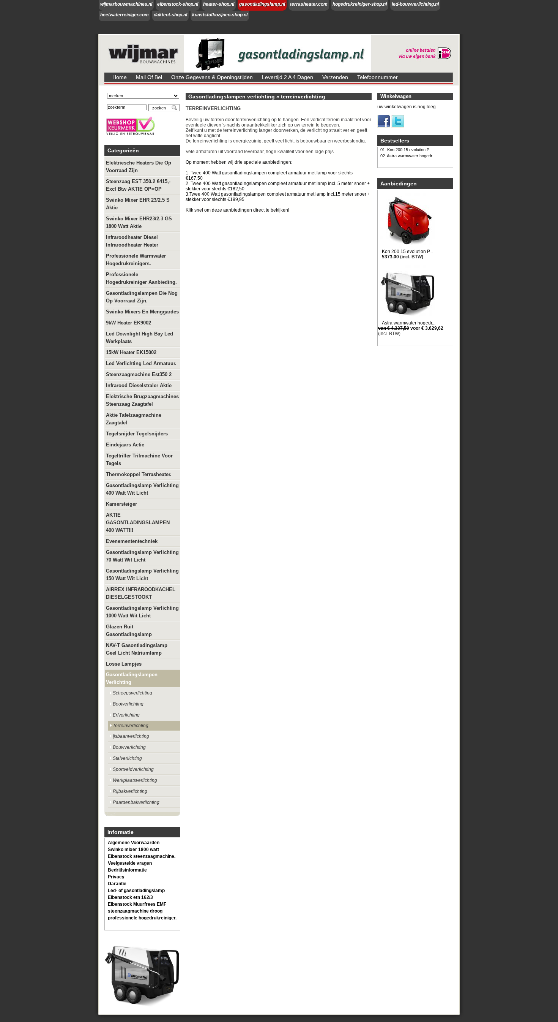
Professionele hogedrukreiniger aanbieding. (141, 278)
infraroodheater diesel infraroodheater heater (132, 241)
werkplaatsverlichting (135, 780)
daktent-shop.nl (170, 14)
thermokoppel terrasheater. (139, 474)
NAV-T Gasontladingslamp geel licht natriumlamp (136, 649)
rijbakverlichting (130, 791)
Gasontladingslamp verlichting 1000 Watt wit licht (142, 612)
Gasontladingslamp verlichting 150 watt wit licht (142, 574)
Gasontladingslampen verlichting (132, 678)
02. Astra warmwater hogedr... (407, 155)
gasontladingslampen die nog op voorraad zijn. (142, 297)
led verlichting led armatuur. (141, 363)
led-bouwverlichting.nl (415, 4)
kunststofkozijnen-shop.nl (219, 14)
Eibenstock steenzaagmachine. (141, 856)
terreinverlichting (130, 725)
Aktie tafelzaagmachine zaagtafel (133, 419)
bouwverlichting (129, 747)
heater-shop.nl (218, 4)
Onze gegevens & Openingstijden (212, 77)
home (119, 77)
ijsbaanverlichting (131, 736)
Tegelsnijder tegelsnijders (137, 434)
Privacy (116, 877)
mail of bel (149, 77)
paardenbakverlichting (136, 802)
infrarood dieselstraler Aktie (139, 385)
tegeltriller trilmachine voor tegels (139, 459)
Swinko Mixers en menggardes (142, 312)
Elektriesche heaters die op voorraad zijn (138, 166)
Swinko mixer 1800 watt (133, 849)
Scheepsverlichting (132, 693)
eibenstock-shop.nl (177, 4)
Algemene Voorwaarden (133, 842)
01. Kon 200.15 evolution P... (406, 149)
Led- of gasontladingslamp (136, 890)
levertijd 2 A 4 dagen (287, 77)
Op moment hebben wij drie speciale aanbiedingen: (239, 162)
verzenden (335, 77)
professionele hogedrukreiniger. (142, 918)
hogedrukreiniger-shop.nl (360, 4)
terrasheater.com (309, 4)
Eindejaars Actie (125, 445)
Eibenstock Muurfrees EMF (137, 904)
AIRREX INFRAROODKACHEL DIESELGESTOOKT (140, 593)
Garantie (117, 883)
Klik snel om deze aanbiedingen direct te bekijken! (237, 210)
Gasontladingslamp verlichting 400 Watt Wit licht (142, 489)
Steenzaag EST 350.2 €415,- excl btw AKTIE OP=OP (138, 185)
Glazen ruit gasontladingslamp (129, 630)
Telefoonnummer (377, 77)
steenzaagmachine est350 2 (139, 374)
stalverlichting (127, 758)
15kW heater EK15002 (131, 352)
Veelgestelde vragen (130, 863)
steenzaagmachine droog (135, 911)
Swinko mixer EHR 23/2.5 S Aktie (138, 203)
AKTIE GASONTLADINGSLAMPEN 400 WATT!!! (138, 522)
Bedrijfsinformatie (127, 870)
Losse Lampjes (124, 664)
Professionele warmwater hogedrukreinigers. (136, 259)
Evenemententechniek (132, 541)
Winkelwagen (395, 96)
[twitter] (397, 126)
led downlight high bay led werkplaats (139, 337)
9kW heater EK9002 (128, 323)
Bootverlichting (128, 704)
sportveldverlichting (133, 769)
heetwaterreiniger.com (124, 14)
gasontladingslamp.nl (262, 4)
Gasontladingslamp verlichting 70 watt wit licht (142, 556)
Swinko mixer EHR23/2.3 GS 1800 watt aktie (139, 222)
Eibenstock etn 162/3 (130, 897)
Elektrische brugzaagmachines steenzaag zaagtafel (142, 400)
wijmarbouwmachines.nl (126, 4)
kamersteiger (121, 504)
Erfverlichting (126, 715)
